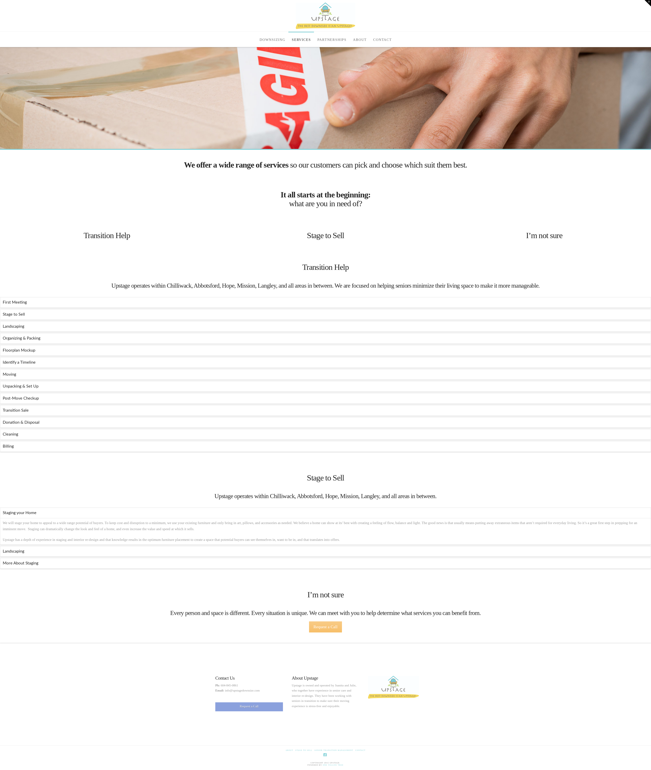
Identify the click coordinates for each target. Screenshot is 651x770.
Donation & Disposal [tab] (21, 422)
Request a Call (325, 627)
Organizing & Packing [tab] (21, 338)
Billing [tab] (8, 446)
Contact (360, 750)
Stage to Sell (325, 235)
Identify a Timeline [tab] (19, 362)
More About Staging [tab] (20, 563)
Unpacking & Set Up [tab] (20, 386)
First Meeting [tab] (15, 302)
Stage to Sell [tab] (14, 314)
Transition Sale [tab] (16, 410)
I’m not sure (544, 235)
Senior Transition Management (333, 750)
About (289, 750)
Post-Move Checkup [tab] (21, 398)
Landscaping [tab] (13, 326)
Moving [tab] (9, 374)
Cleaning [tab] (10, 434)
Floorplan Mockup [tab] (19, 350)
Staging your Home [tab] (19, 513)
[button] (648, 3)
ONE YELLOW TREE (333, 765)
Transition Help (107, 235)
